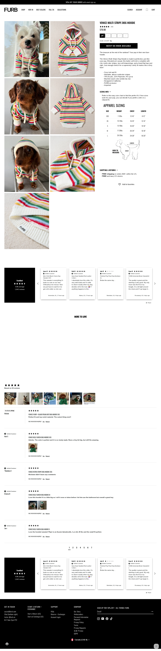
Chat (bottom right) (11, 614)
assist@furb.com (10, 611)
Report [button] (48, 421)
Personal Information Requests (81, 618)
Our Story (77, 611)
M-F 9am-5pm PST (10, 620)
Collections (61, 9)
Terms (76, 625)
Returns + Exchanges (58, 614)
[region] (96, 284)
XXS (102, 35)
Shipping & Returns (108, 170)
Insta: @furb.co (9, 617)
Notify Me (19, 362)
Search (130, 9)
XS (108, 35)
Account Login (56, 617)
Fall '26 (51, 9)
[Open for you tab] (7, 644)
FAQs (52, 611)
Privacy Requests (80, 628)
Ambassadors (78, 614)
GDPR (76, 633)
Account (139, 9)
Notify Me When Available (118, 45)
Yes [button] (44, 421)
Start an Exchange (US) (35, 616)
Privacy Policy (79, 622)
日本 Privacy (78, 630)
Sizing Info (104, 91)
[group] (15, 385)
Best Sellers (41, 9)
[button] (126, 26)
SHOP (23, 9)
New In (30, 9)
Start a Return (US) (34, 613)
